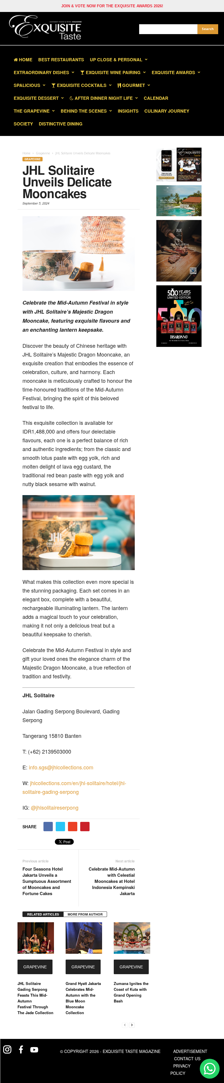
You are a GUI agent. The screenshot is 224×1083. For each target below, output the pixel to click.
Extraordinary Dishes (41, 72)
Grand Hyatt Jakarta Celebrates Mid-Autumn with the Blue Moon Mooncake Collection (83, 998)
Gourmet (133, 85)
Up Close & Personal (116, 59)
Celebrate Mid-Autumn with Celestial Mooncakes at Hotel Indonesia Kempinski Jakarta (111, 881)
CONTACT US (187, 1058)
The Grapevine (32, 111)
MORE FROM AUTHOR (85, 914)
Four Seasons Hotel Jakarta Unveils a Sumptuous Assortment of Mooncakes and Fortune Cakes (46, 881)
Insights (128, 111)
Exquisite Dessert (36, 98)
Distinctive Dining (61, 123)
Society (23, 123)
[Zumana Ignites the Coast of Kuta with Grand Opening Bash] (132, 938)
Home (25, 59)
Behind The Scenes (84, 111)
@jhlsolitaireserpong (54, 807)
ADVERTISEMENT (190, 1051)
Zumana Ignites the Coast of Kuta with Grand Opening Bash (131, 992)
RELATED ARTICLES (43, 914)
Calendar (156, 98)
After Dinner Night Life (103, 98)
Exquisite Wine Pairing (113, 72)
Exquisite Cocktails (81, 85)
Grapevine (32, 159)
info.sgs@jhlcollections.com (61, 767)
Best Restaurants (61, 59)
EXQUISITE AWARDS (173, 72)
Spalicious (27, 85)
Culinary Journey (166, 111)
